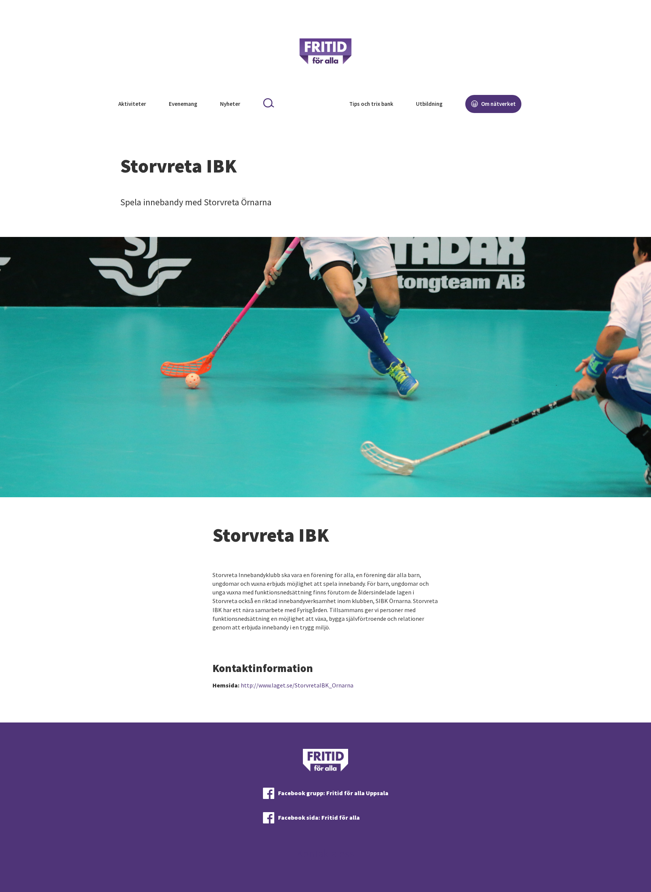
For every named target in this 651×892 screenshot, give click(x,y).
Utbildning (429, 103)
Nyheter (230, 103)
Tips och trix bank (371, 103)
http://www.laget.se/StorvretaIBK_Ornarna (297, 685)
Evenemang (183, 103)
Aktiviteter (132, 103)
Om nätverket (498, 103)
